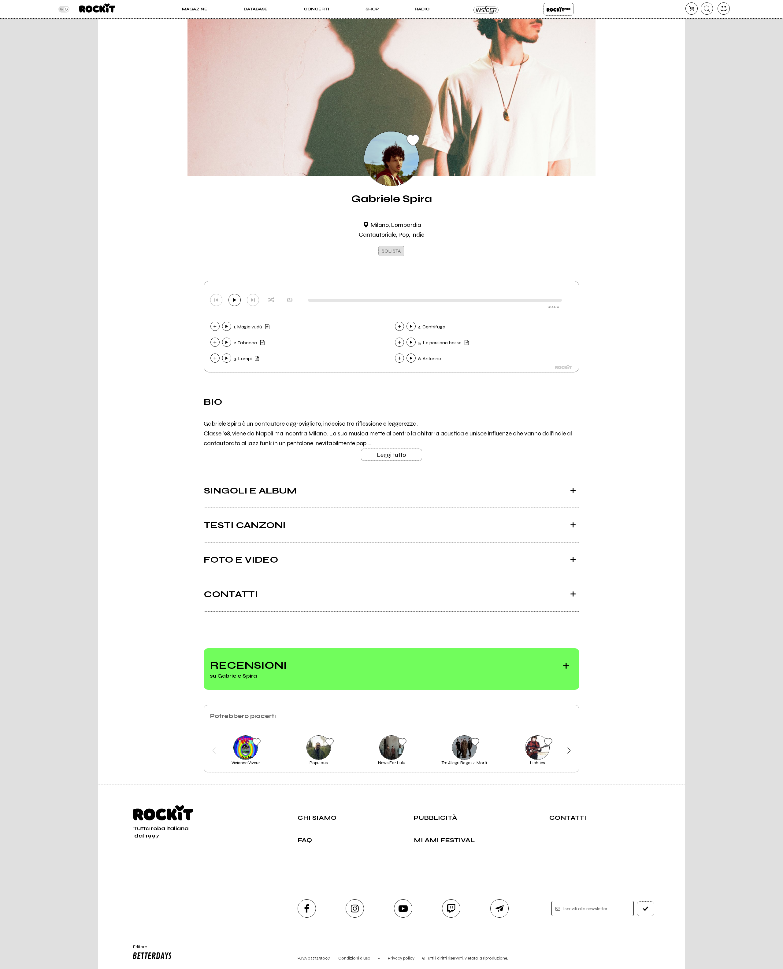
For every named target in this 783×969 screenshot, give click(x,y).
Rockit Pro (558, 9)
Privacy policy (401, 958)
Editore (137, 949)
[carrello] (691, 8)
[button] (214, 750)
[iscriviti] (646, 908)
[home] (97, 9)
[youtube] (403, 908)
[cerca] (707, 8)
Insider (486, 9)
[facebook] (307, 908)
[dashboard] (724, 8)
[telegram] (499, 908)
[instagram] (355, 908)
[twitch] (451, 908)
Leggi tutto (391, 455)
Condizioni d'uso (354, 958)
